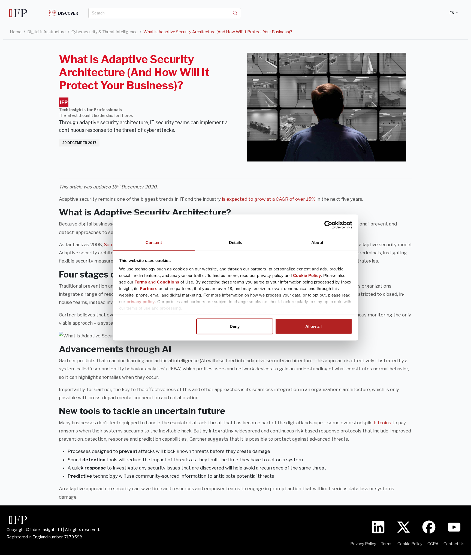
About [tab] (317, 242)
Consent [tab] (154, 242)
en (452, 13)
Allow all (313, 326)
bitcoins (382, 422)
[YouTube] (454, 526)
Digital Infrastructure (46, 31)
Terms (386, 543)
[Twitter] (403, 526)
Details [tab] (235, 242)
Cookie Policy (307, 275)
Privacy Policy (363, 543)
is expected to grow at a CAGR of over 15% (268, 199)
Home (16, 31)
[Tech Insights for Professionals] (63, 102)
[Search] (235, 13)
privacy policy (140, 301)
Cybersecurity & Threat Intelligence (104, 31)
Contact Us (453, 543)
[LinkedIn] (378, 526)
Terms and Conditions (157, 282)
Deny (235, 326)
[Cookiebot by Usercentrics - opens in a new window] (328, 225)
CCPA (433, 543)
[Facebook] (429, 526)
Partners (148, 288)
